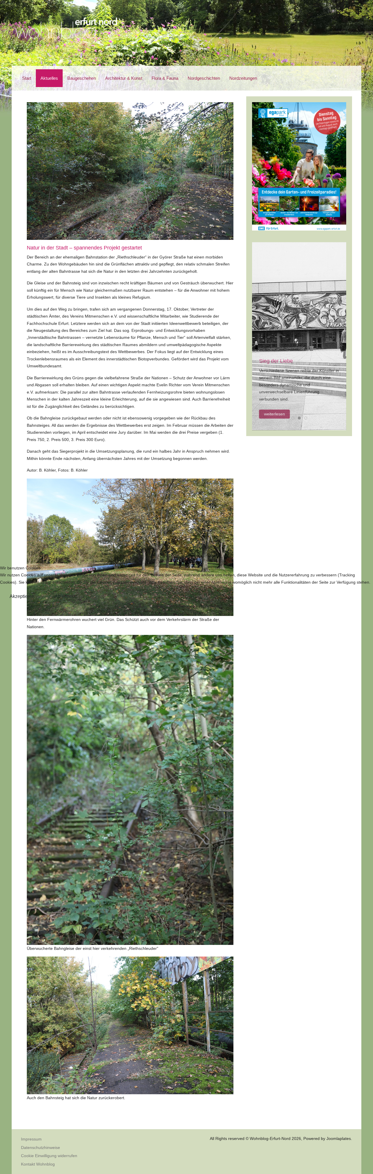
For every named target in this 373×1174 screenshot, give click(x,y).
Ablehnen (65, 596)
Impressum (208, 606)
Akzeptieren (22, 596)
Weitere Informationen (174, 606)
